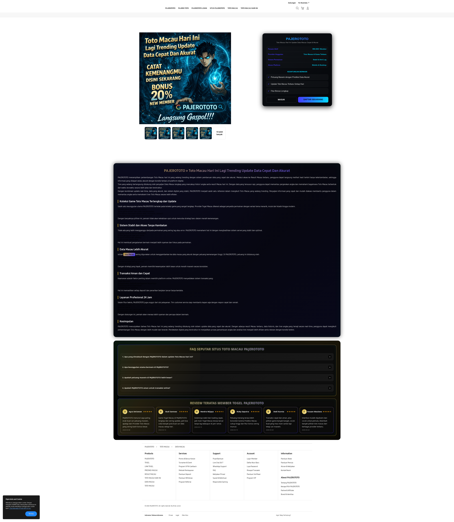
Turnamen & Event (185, 463)
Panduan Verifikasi (253, 474)
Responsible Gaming (220, 482)
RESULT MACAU (150, 474)
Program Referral (185, 482)
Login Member (252, 459)
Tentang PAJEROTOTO (289, 483)
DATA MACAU (149, 482)
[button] (302, 8)
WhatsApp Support (220, 466)
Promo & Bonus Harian (187, 459)
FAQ (214, 470)
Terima (31, 514)
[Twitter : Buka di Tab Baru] (298, 515)
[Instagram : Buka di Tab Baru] (303, 515)
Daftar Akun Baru (253, 463)
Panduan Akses (286, 459)
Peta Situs (185, 515)
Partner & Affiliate (287, 490)
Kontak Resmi (286, 470)
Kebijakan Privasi (219, 474)
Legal (177, 515)
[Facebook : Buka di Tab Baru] (294, 515)
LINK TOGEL (149, 466)
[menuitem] (170, 8)
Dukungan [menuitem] (292, 3)
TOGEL (147, 463)
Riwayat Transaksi (253, 470)
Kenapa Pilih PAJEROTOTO (290, 487)
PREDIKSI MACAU (151, 470)
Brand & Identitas (287, 494)
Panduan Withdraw (186, 478)
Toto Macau (129, 254)
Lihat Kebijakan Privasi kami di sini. (20, 508)
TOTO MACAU (149, 486)
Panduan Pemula (287, 463)
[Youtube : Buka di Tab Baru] (307, 515)
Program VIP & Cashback (187, 466)
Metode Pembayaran (186, 470)
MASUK (281, 100)
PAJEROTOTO (149, 459)
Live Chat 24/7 (218, 463)
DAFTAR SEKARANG (313, 100)
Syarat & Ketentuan (220, 478)
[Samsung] (152, 8)
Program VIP (251, 478)
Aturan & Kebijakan (288, 466)
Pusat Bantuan (218, 459)
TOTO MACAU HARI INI (153, 478)
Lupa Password (252, 466)
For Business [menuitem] (302, 3)
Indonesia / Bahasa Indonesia (154, 515)
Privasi (171, 515)
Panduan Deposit (185, 474)
